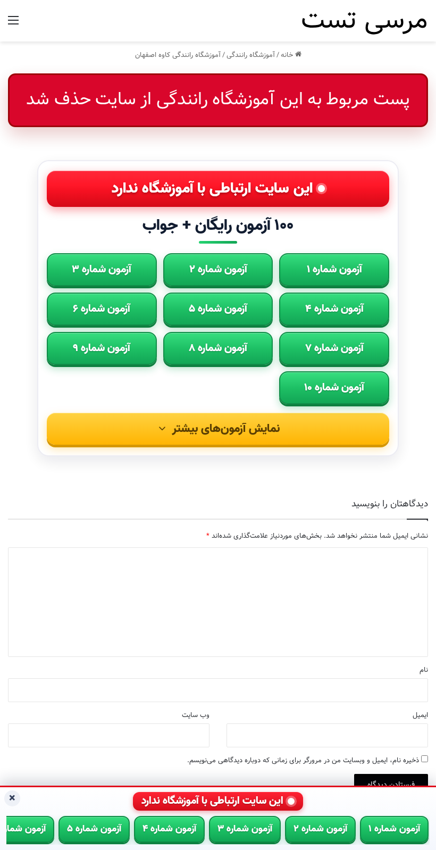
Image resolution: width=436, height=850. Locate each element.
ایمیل (420, 715)
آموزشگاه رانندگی (251, 55)
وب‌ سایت (195, 715)
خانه (288, 55)
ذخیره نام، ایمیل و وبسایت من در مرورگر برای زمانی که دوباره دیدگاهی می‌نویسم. (303, 760)
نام (424, 670)
